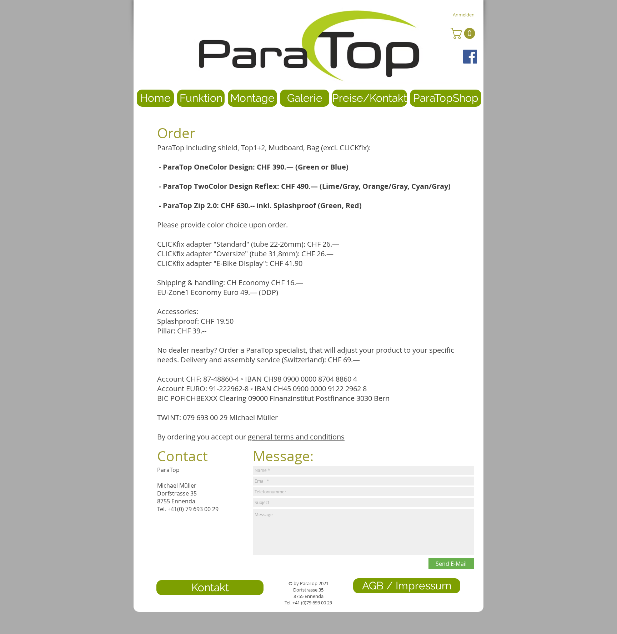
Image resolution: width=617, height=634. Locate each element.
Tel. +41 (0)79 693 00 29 (308, 602)
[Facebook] (470, 57)
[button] (464, 33)
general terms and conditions (296, 437)
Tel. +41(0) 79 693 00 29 (188, 509)
